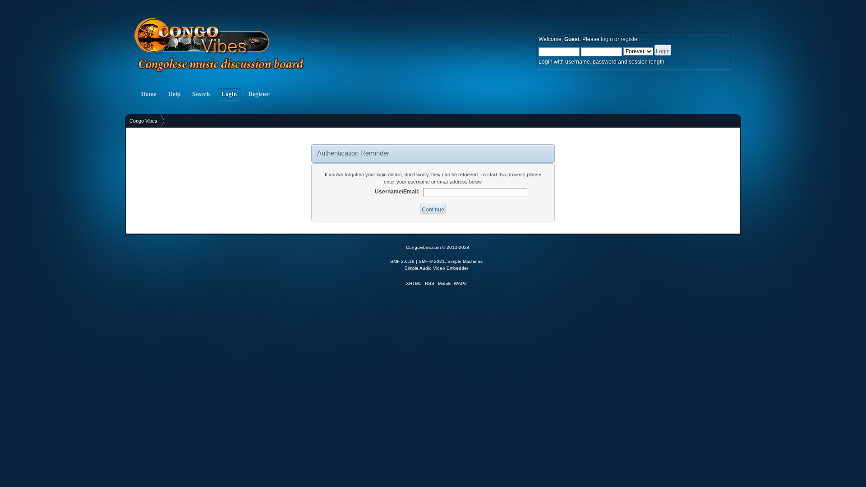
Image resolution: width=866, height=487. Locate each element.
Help (174, 94)
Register (259, 94)
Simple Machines (465, 261)
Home (149, 94)
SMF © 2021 (432, 261)
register (630, 39)
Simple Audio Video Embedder (436, 268)
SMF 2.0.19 (402, 261)
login (607, 39)
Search (201, 94)
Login (229, 94)
